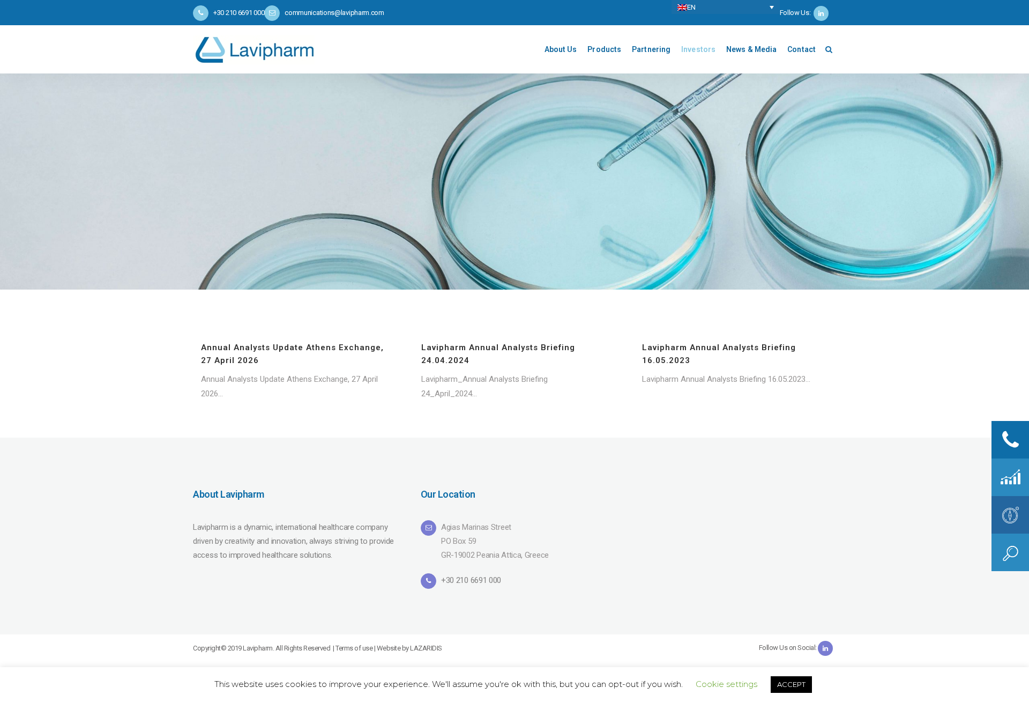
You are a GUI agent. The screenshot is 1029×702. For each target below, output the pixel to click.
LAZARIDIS (426, 648)
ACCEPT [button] (791, 684)
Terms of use (353, 648)
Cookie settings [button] (726, 684)
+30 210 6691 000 (471, 580)
